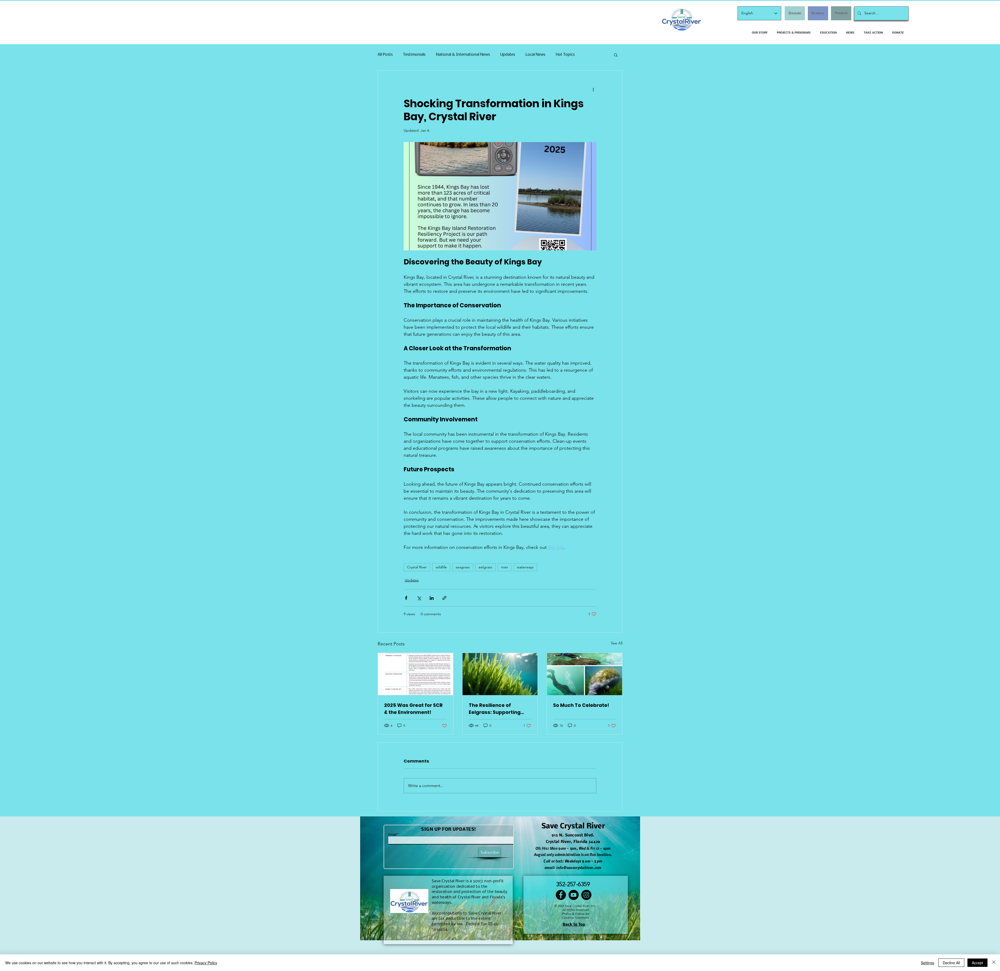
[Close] (994, 963)
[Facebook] (561, 895)
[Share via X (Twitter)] (418, 597)
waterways (525, 567)
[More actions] (593, 89)
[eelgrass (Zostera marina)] (500, 674)
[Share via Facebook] (406, 597)
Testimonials (414, 55)
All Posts (385, 55)
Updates (507, 55)
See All (616, 643)
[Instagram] (586, 895)
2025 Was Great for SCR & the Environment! (413, 708)
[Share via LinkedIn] (431, 597)
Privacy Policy (206, 962)
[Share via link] (444, 597)
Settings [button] (927, 962)
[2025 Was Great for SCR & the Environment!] (415, 674)
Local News (535, 55)
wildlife (441, 567)
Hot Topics (565, 55)
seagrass (463, 567)
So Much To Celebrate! (581, 705)
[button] (615, 55)
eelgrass (485, 567)
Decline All (951, 962)
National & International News (463, 55)
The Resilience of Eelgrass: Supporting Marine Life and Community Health (495, 709)
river (504, 567)
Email (392, 834)
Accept (977, 962)
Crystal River (417, 567)
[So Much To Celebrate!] (584, 674)
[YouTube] (573, 895)
